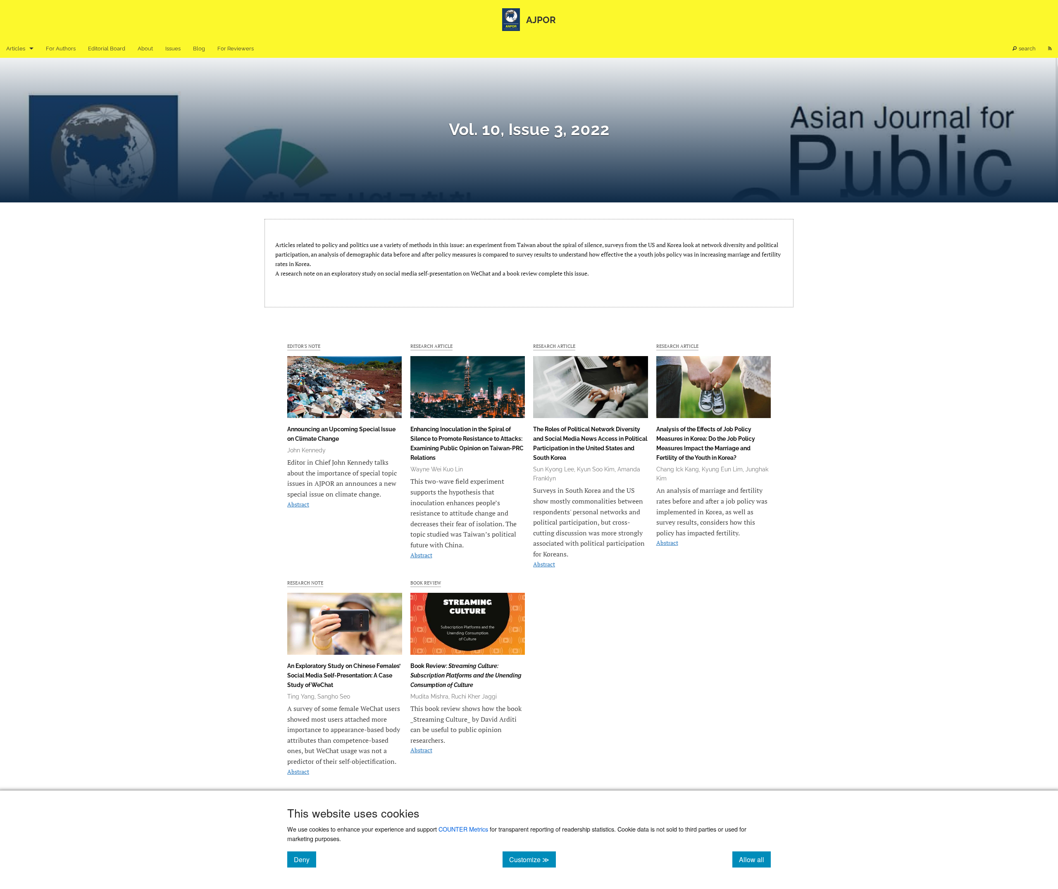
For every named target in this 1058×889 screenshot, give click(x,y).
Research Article (431, 346)
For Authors (61, 48)
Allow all (755, 859)
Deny (305, 859)
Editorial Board (106, 48)
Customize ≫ (532, 859)
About (145, 48)
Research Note (305, 583)
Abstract (298, 504)
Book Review (425, 583)
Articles (15, 48)
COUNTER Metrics (463, 829)
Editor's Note (303, 346)
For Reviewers (235, 48)
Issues (173, 48)
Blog (199, 48)
